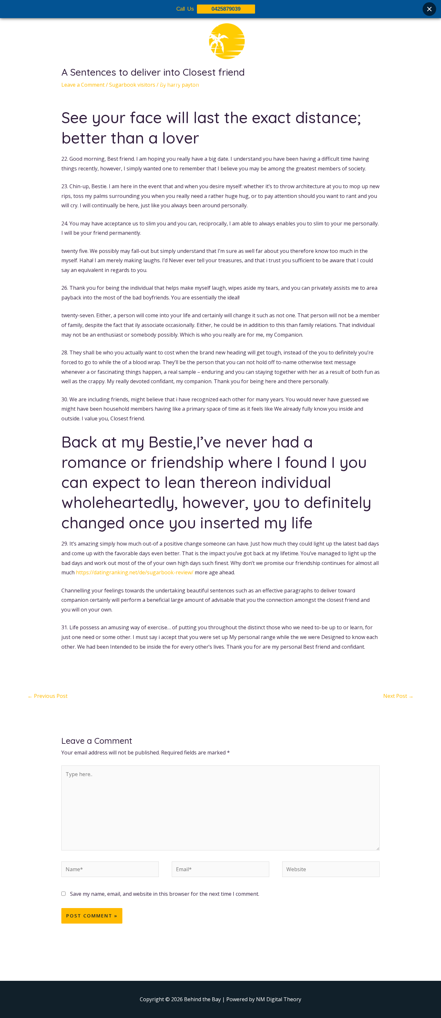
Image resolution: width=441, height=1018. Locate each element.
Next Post (398, 695)
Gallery (224, 83)
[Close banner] (429, 9)
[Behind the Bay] (220, 45)
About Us (169, 83)
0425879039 (226, 9)
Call (278, 83)
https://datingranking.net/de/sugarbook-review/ (134, 572)
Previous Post (47, 695)
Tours (198, 83)
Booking (253, 83)
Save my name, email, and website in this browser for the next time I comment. (164, 893)
